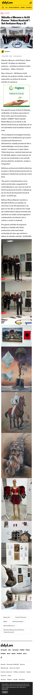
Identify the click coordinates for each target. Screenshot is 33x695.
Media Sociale (4, 668)
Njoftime (9, 679)
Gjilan (5, 621)
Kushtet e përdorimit (6, 672)
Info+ (9, 650)
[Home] (7, 3)
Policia (28, 650)
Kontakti (3, 664)
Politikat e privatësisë (19, 672)
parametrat (5, 689)
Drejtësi (3, 653)
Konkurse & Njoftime (14, 7)
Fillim (2, 13)
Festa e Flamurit (20, 617)
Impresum (3, 675)
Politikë (22, 650)
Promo (5, 7)
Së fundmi (4, 650)
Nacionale (15, 650)
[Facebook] (1, 657)
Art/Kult (19, 653)
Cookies (28, 672)
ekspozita (6, 617)
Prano (4, 692)
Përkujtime (29, 7)
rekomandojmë (17, 621)
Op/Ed (13, 653)
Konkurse (3, 679)
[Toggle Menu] (30, 2)
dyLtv (25, 653)
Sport (8, 653)
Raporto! (22, 664)
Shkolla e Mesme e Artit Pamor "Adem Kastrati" (13, 631)
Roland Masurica (9, 625)
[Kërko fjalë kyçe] (2, 7)
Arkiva (9, 675)
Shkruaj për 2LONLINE (13, 664)
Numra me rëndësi (15, 668)
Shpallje (23, 7)
